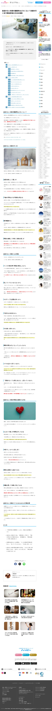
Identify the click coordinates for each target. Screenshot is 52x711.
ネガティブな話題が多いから (15, 84)
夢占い (41, 149)
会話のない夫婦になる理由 (12, 77)
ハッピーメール (42, 134)
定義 (41, 82)
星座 (45, 157)
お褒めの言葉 (21, 700)
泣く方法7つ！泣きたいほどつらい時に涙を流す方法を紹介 (27, 617)
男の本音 (41, 164)
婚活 (41, 79)
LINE (40, 115)
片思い (42, 94)
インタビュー (42, 122)
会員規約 (20, 687)
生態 (40, 162)
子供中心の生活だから (14, 86)
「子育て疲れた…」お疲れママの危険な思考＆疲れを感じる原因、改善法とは (11, 618)
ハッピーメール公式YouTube (39, 690)
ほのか (46, 120)
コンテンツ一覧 (37, 695)
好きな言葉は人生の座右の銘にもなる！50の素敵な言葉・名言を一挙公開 (11, 601)
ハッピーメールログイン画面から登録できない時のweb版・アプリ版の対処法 (44, 25)
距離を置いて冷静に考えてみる (15, 105)
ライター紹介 (38, 683)
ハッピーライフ (14, 683)
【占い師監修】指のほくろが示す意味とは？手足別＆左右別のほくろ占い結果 (44, 40)
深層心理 (42, 91)
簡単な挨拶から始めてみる (15, 103)
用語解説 (45, 162)
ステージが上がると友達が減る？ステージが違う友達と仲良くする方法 (11, 634)
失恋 (41, 76)
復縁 (48, 152)
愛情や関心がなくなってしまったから (17, 90)
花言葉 (41, 172)
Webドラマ (41, 117)
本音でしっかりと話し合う (15, 101)
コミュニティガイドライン (23, 693)
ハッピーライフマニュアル (29, 683)
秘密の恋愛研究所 (46, 167)
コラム (42, 67)
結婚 (40, 169)
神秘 (40, 52)
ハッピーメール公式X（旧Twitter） (40, 687)
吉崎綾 (48, 147)
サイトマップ (37, 697)
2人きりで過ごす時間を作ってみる (16, 98)
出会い (40, 22)
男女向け (46, 164)
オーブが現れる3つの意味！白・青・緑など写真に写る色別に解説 (45, 55)
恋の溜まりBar (48, 154)
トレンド (42, 70)
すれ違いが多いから (13, 88)
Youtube (47, 117)
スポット (41, 127)
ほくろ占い (41, 120)
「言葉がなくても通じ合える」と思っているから (19, 94)
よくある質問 (4, 694)
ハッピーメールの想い (5, 691)
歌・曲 (45, 159)
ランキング (41, 142)
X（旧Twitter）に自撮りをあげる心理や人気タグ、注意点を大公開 (27, 634)
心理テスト (41, 154)
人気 (40, 144)
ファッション (42, 137)
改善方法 (41, 157)
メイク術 (45, 139)
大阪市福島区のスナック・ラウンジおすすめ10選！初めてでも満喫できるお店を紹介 (27, 601)
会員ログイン (4, 701)
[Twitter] (19, 564)
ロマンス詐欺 (47, 142)
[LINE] (24, 564)
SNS (44, 115)
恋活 (41, 88)
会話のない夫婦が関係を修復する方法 (14, 96)
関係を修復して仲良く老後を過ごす (16, 75)
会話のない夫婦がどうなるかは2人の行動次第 (15, 107)
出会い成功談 (21, 698)
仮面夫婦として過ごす (14, 69)
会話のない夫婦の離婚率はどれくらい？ (14, 65)
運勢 (44, 174)
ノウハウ (45, 132)
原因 (44, 147)
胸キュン (45, 169)
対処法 (45, 152)
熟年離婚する (12, 73)
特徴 (41, 97)
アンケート (43, 64)
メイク (41, 139)
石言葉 (41, 167)
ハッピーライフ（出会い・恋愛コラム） (25, 703)
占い (40, 147)
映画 (40, 159)
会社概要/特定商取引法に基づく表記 (24, 690)
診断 (40, 37)
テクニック (46, 127)
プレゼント (47, 137)
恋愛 (41, 85)
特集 (41, 100)
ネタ (40, 132)
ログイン (33, 654)
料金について (4, 693)
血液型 (45, 172)
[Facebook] (15, 564)
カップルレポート (21, 697)
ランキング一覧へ (44, 59)
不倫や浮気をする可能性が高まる (16, 71)
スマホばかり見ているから (15, 92)
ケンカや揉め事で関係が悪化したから (17, 79)
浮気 (48, 159)
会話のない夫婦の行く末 (11, 67)
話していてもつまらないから (15, 81)
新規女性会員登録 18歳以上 (6, 698)
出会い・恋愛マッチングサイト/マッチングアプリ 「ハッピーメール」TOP (9, 688)
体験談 (45, 144)
